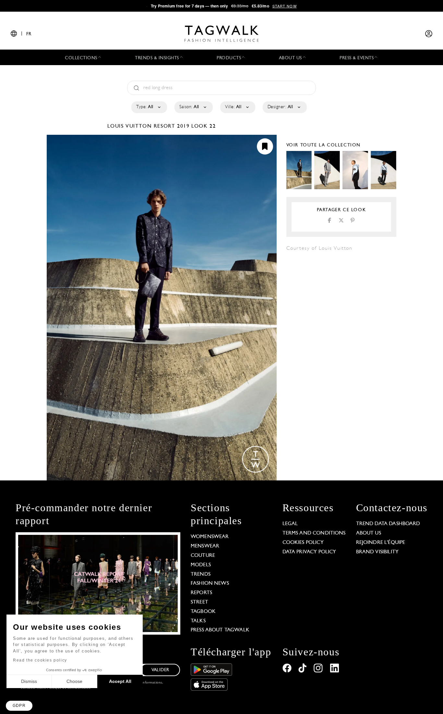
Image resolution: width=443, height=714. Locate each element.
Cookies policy (303, 542)
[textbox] (148, 107)
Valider (160, 670)
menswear (205, 546)
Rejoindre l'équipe (380, 542)
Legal (290, 523)
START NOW (284, 5)
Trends (200, 574)
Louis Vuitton (130, 126)
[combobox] (148, 107)
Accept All (120, 681)
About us (368, 533)
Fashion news (210, 583)
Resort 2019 (172, 126)
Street (199, 602)
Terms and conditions (314, 533)
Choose (74, 681)
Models (201, 565)
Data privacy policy (309, 552)
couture (203, 555)
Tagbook (203, 611)
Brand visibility (377, 552)
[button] (19, 706)
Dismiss (29, 681)
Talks (198, 621)
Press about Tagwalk (220, 630)
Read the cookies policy (40, 660)
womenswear (210, 536)
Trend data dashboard (388, 523)
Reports (201, 592)
